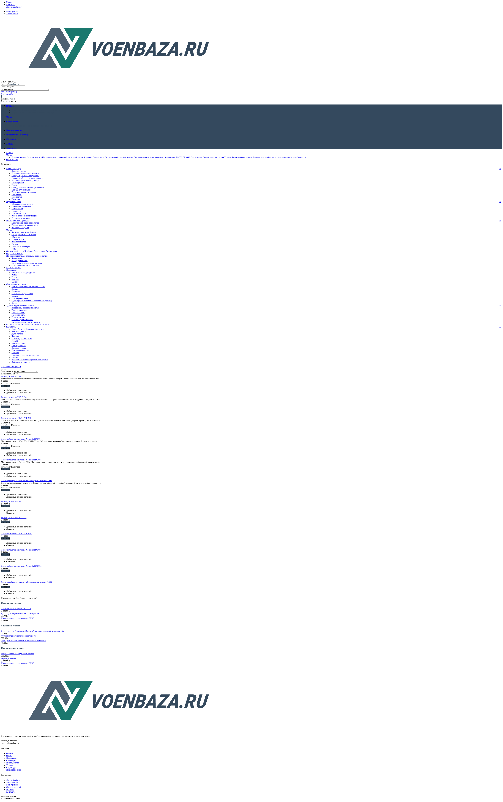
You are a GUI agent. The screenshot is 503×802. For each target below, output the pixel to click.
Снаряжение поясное (21, 218)
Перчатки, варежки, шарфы (24, 192)
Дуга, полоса (17, 334)
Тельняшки (16, 194)
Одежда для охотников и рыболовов (28, 187)
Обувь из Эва (12, 160)
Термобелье (17, 197)
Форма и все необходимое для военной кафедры (33, 112)
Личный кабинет (13, 7)
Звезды (15, 341)
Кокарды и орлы (19, 348)
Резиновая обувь (19, 242)
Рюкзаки (15, 279)
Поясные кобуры (19, 213)
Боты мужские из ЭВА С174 (13, 397)
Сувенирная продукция (213, 157)
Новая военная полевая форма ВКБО (17, 618)
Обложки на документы (22, 204)
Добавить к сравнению (16, 390)
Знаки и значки (18, 343)
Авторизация (12, 14)
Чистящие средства (20, 227)
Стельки (15, 244)
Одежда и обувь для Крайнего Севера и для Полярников (37, 110)
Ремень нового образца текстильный (17, 653)
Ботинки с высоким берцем (24, 232)
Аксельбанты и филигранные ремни (28, 329)
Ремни (14, 277)
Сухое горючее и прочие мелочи (26, 322)
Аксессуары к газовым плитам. (25, 308)
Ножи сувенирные (20, 298)
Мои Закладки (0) (9, 92)
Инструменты (12, 763)
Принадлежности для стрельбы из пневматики (32, 126)
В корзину (5, 386)
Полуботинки (18, 239)
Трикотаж (16, 199)
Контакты (10, 4)
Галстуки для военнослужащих (25, 176)
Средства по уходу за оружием (25, 265)
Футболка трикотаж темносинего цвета (18, 636)
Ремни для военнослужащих (24, 216)
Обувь (9, 155)
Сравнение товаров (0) (11, 366)
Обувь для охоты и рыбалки (24, 235)
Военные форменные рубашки (25, 173)
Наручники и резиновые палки (25, 223)
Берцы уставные (8, 658)
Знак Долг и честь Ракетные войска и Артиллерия (23, 641)
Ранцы (14, 275)
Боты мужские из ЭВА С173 (13, 376)
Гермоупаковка (18, 317)
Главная (9, 2)
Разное (15, 357)
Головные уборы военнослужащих (27, 178)
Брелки (15, 289)
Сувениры (11, 760)
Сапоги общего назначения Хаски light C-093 (21, 460)
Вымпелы (16, 291)
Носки (14, 185)
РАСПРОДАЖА (183, 157)
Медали (15, 296)
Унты (14, 249)
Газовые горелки (19, 310)
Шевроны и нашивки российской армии (30, 360)
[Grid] (2, 369)
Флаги (14, 303)
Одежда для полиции (21, 190)
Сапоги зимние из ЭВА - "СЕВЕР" (16, 418)
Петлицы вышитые (20, 350)
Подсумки (16, 211)
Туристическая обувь (21, 246)
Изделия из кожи (34, 157)
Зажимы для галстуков (22, 338)
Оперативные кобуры (21, 206)
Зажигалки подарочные (22, 294)
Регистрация (12, 11)
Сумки (15, 282)
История (10, 789)
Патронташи (17, 209)
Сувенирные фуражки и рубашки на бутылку (32, 301)
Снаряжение (196, 157)
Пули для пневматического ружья (27, 263)
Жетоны (15, 336)
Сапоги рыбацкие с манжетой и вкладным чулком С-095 (26, 480)
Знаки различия (19, 345)
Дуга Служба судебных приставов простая (20, 613)
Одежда (9, 753)
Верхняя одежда (19, 171)
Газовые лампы (18, 312)
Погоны (15, 353)
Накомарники (18, 183)
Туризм (9, 765)
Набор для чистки (20, 260)
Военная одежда (19, 157)
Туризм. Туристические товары (238, 157)
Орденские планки (124, 157)
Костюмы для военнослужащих (26, 180)
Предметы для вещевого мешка (26, 225)
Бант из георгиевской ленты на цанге (28, 286)
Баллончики (17, 258)
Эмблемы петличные (21, 362)
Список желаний (13, 787)
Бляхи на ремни (19, 331)
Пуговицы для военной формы (25, 355)
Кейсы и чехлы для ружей (23, 272)
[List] (5, 369)
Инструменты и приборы (53, 157)
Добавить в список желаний (19, 392)
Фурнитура (301, 157)
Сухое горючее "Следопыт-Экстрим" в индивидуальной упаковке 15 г (32, 631)
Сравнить (7, 94)
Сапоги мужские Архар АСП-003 (16, 608)
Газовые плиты (18, 315)
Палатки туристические (22, 319)
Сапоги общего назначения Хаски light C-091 (21, 439)
